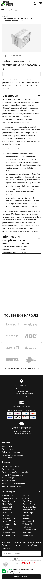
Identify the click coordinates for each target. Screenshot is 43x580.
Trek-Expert (27, 526)
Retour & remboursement (12, 474)
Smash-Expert (28, 512)
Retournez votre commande (22, 433)
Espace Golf (7, 506)
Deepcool (13, 56)
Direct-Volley (7, 504)
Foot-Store (6, 509)
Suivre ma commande (11, 452)
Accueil (5, 16)
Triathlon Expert (29, 529)
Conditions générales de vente (15, 472)
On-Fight (26, 498)
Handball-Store (8, 518)
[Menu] (3, 10)
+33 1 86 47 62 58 (21, 396)
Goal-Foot (6, 515)
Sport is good (28, 521)
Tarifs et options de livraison (13, 483)
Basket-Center (8, 495)
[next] (41, 342)
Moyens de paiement (11, 480)
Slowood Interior (29, 509)
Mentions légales (9, 477)
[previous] (1, 342)
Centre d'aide (7, 449)
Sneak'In (26, 515)
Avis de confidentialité (11, 486)
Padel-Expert (28, 501)
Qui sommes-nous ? (10, 466)
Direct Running (8, 501)
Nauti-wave (27, 495)
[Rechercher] (8, 10)
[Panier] (41, 3)
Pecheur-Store (28, 504)
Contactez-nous (21, 389)
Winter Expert (28, 535)
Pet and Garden (29, 506)
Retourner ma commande (12, 454)
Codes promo (7, 457)
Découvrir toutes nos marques (21, 368)
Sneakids (26, 518)
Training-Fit (27, 524)
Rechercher (16, 10)
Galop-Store (7, 512)
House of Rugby (9, 521)
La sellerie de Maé (10, 529)
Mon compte (7, 446)
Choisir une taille (21, 577)
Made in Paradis (9, 535)
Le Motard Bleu (8, 532)
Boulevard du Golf (9, 498)
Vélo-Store (26, 532)
